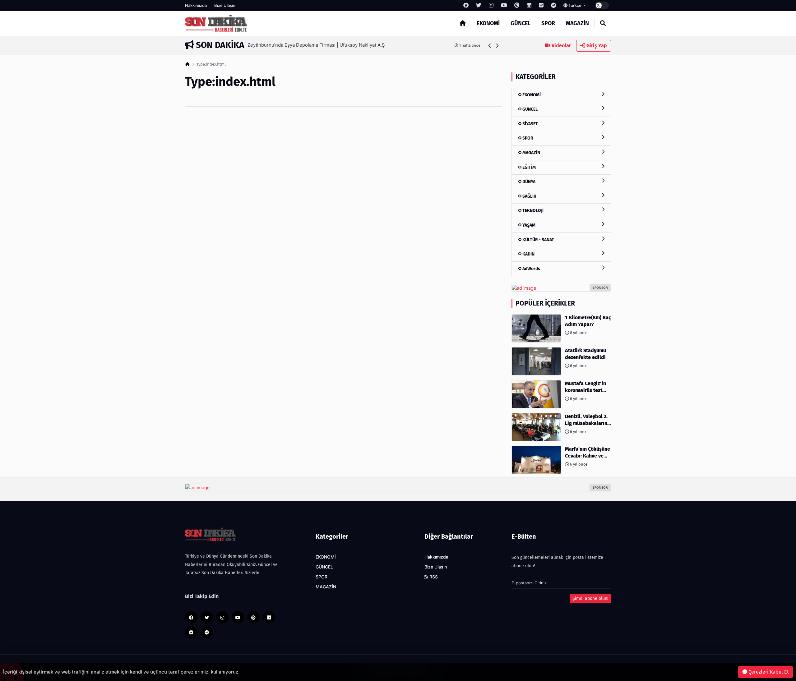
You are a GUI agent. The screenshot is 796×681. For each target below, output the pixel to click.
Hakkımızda (196, 5)
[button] (489, 45)
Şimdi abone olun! (590, 598)
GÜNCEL (520, 23)
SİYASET (529, 124)
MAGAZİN (577, 23)
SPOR (548, 23)
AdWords (530, 268)
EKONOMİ (488, 23)
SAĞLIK (528, 196)
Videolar (560, 45)
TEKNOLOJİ (532, 210)
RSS (433, 576)
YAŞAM (528, 225)
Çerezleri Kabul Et (768, 672)
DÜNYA (528, 181)
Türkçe (574, 5)
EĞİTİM (528, 167)
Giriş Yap (596, 45)
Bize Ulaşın (224, 5)
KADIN (528, 254)
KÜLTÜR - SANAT (537, 239)
